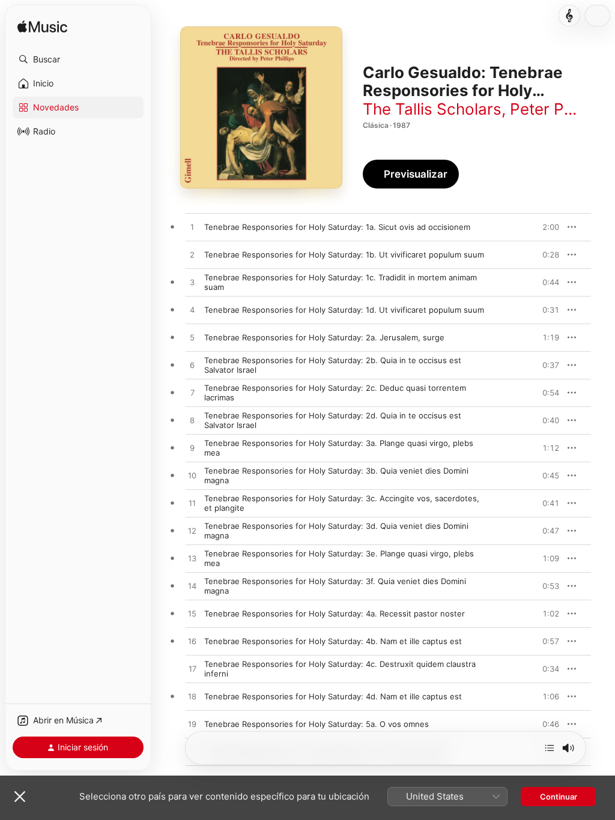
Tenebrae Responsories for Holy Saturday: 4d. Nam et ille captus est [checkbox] (333, 696)
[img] (42, 27)
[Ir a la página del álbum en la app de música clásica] (569, 15)
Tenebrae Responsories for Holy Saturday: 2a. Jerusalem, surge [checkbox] (324, 337)
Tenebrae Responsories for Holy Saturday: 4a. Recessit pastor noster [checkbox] (334, 613)
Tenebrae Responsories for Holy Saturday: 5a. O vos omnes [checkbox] (316, 724)
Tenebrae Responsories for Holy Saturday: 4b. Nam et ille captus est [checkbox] (333, 641)
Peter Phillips (557, 109)
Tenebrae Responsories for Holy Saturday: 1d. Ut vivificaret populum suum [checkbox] (344, 310)
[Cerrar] (19, 796)
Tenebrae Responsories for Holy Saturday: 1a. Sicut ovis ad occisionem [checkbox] (337, 227)
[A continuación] (549, 748)
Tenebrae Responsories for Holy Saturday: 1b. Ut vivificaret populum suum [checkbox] (344, 254)
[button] (78, 59)
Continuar (558, 796)
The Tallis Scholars (432, 109)
